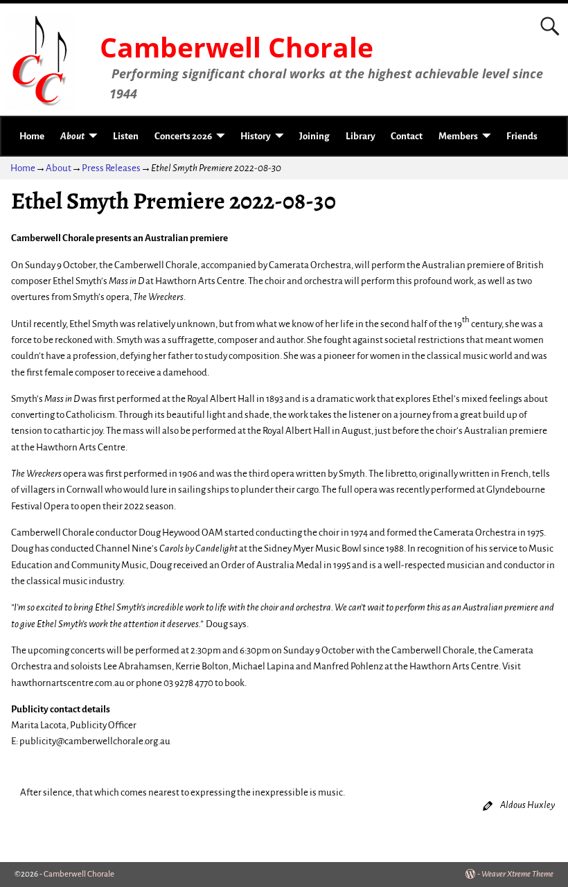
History (255, 136)
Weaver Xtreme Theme (517, 874)
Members (458, 136)
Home (31, 136)
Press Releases (111, 168)
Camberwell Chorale (236, 47)
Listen (126, 136)
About (72, 136)
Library (360, 136)
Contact (407, 136)
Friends (522, 136)
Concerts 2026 (183, 136)
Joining (314, 136)
